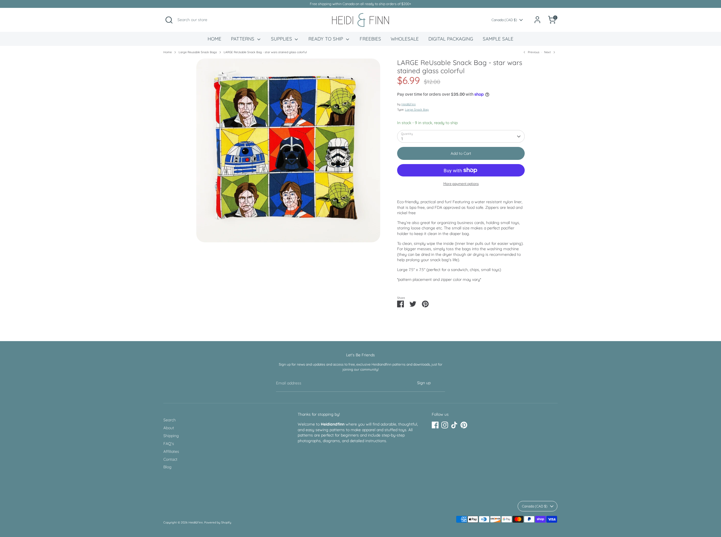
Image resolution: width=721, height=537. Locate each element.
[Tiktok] (454, 425)
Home (167, 52)
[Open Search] (169, 20)
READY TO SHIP (326, 39)
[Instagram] (444, 425)
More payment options (461, 184)
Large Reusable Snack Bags (198, 52)
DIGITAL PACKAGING (450, 39)
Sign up (424, 382)
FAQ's (168, 443)
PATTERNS (243, 39)
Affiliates (171, 451)
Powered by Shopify (217, 522)
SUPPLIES (282, 39)
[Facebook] (435, 425)
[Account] (537, 19)
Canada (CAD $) (504, 20)
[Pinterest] (463, 425)
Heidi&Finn (408, 104)
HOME (214, 39)
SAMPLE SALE (498, 39)
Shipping (171, 435)
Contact (170, 459)
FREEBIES (370, 39)
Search (169, 419)
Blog (167, 466)
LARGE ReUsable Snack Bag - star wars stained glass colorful (265, 52)
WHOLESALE (405, 39)
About (168, 427)
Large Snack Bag (417, 109)
